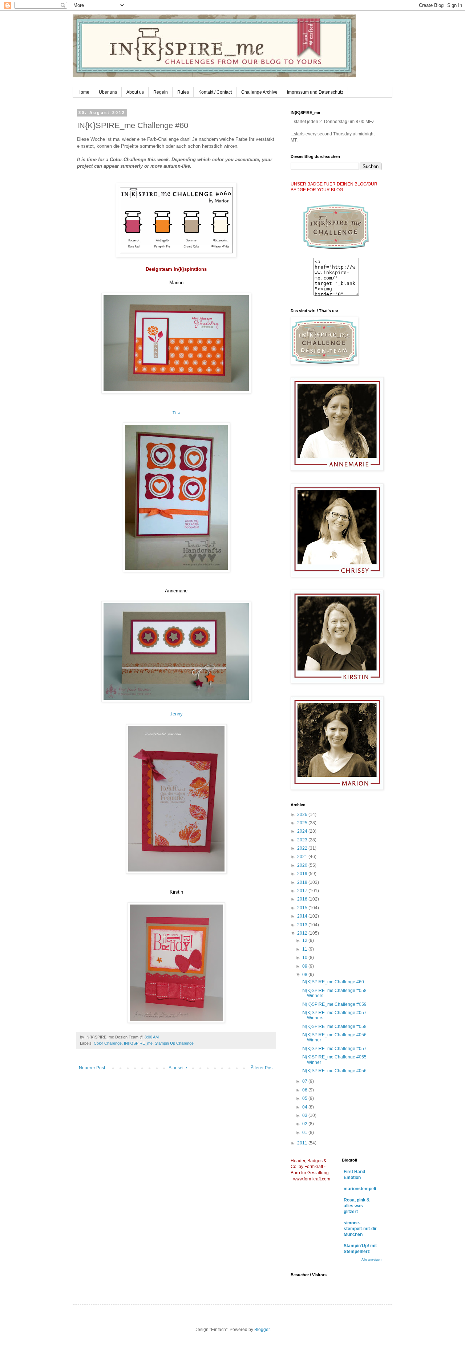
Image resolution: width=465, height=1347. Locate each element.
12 (305, 940)
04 (305, 1107)
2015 (302, 907)
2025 (302, 822)
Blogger (262, 1329)
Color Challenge (108, 1043)
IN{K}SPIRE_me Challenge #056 (334, 1070)
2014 (302, 916)
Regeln (160, 92)
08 (305, 974)
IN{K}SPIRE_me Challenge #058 (334, 1026)
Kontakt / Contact (215, 92)
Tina (176, 413)
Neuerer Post (92, 1067)
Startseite (178, 1067)
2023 (302, 839)
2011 (302, 1143)
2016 (302, 899)
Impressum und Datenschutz (315, 92)
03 (305, 1115)
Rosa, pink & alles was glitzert (357, 1205)
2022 (302, 848)
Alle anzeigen (371, 1259)
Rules (183, 92)
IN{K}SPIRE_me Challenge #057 (334, 1048)
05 (305, 1098)
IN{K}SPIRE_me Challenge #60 (333, 981)
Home (83, 92)
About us (135, 92)
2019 (302, 873)
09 (305, 966)
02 (305, 1123)
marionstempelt (360, 1188)
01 (305, 1132)
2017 (302, 890)
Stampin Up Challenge (174, 1043)
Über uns (108, 92)
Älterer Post (262, 1067)
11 (305, 949)
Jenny (176, 714)
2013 (302, 924)
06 (305, 1090)
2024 (302, 831)
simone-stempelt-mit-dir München (360, 1228)
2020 (302, 865)
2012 (302, 933)
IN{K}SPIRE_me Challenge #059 (334, 1004)
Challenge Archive (259, 92)
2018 (302, 882)
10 (305, 957)
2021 (302, 856)
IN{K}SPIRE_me (138, 1043)
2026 (302, 814)
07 (305, 1081)
